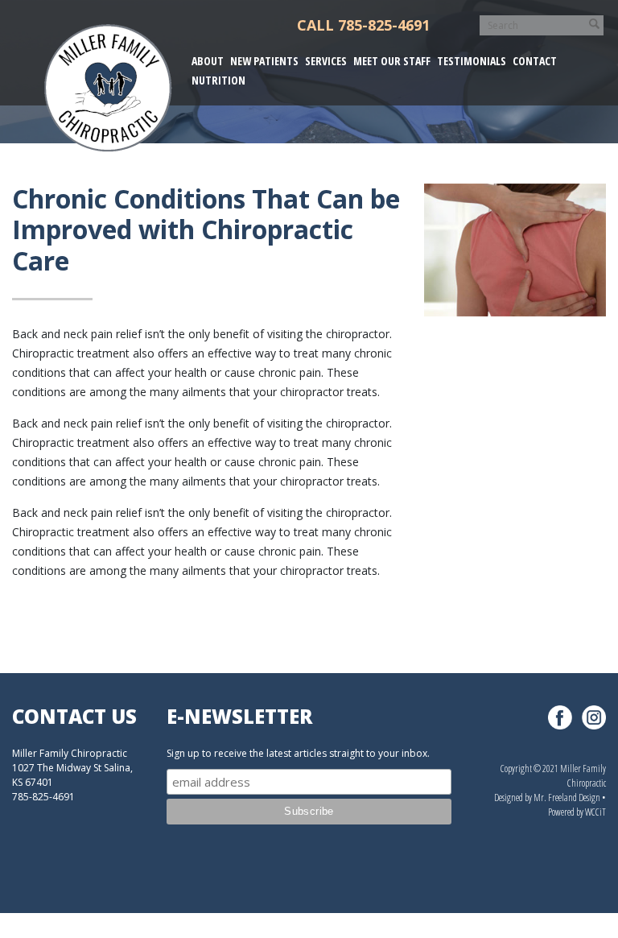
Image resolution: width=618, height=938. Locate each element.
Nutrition (218, 80)
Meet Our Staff (392, 60)
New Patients (264, 60)
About (208, 60)
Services (326, 60)
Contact (535, 60)
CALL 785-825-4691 (363, 25)
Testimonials (471, 60)
